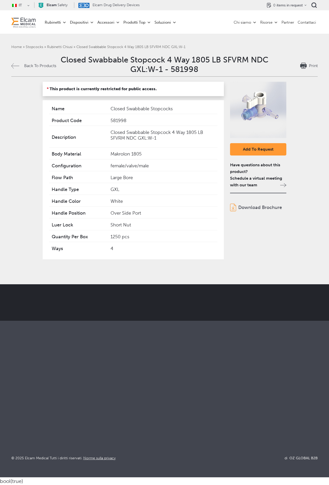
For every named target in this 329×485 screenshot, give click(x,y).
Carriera (172, 438)
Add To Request (258, 149)
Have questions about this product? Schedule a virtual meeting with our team (256, 174)
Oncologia (97, 424)
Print (313, 65)
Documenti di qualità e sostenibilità (273, 410)
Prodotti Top (134, 22)
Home (16, 47)
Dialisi (93, 410)
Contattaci (307, 22)
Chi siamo (242, 22)
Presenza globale (180, 424)
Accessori (105, 22)
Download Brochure (260, 207)
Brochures (250, 403)
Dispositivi (79, 22)
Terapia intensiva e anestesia (114, 403)
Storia (169, 445)
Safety (57, 5)
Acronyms (250, 424)
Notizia (247, 431)
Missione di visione (181, 410)
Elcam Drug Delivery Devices (116, 5)
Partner (287, 22)
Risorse (266, 22)
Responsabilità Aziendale (187, 417)
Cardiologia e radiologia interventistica (123, 417)
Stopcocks (34, 47)
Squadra (171, 431)
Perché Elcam (177, 403)
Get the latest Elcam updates (171, 321)
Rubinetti (53, 22)
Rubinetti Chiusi (59, 47)
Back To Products (40, 65)
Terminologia (253, 417)
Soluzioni (162, 22)
